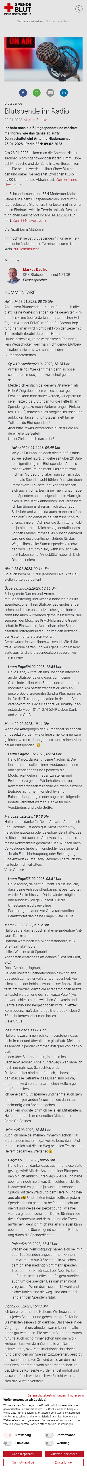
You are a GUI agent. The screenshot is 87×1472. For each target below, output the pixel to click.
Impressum (76, 1395)
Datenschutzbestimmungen (47, 1395)
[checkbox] (7, 1435)
